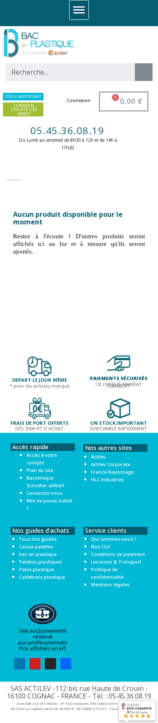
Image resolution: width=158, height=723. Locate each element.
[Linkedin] (19, 663)
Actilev (98, 456)
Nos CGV (100, 546)
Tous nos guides (37, 539)
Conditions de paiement (118, 554)
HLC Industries (107, 479)
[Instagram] (50, 663)
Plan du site (40, 470)
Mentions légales (110, 584)
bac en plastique (37, 554)
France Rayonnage (112, 472)
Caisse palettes (36, 546)
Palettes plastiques (40, 561)
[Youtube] (35, 663)
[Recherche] (144, 72)
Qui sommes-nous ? (113, 539)
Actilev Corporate (110, 464)
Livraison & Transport (116, 561)
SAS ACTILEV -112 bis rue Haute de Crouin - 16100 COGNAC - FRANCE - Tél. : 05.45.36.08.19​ (79, 692)
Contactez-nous (44, 493)
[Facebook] (66, 663)
